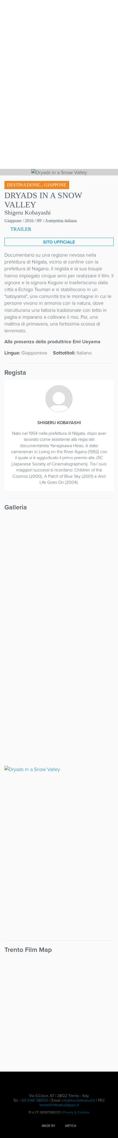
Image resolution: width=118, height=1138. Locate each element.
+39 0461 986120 (34, 1100)
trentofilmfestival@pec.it (59, 1104)
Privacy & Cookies (76, 1112)
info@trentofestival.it (78, 1100)
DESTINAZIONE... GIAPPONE (36, 185)
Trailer (20, 229)
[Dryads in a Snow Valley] (59, 553)
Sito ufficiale (59, 242)
